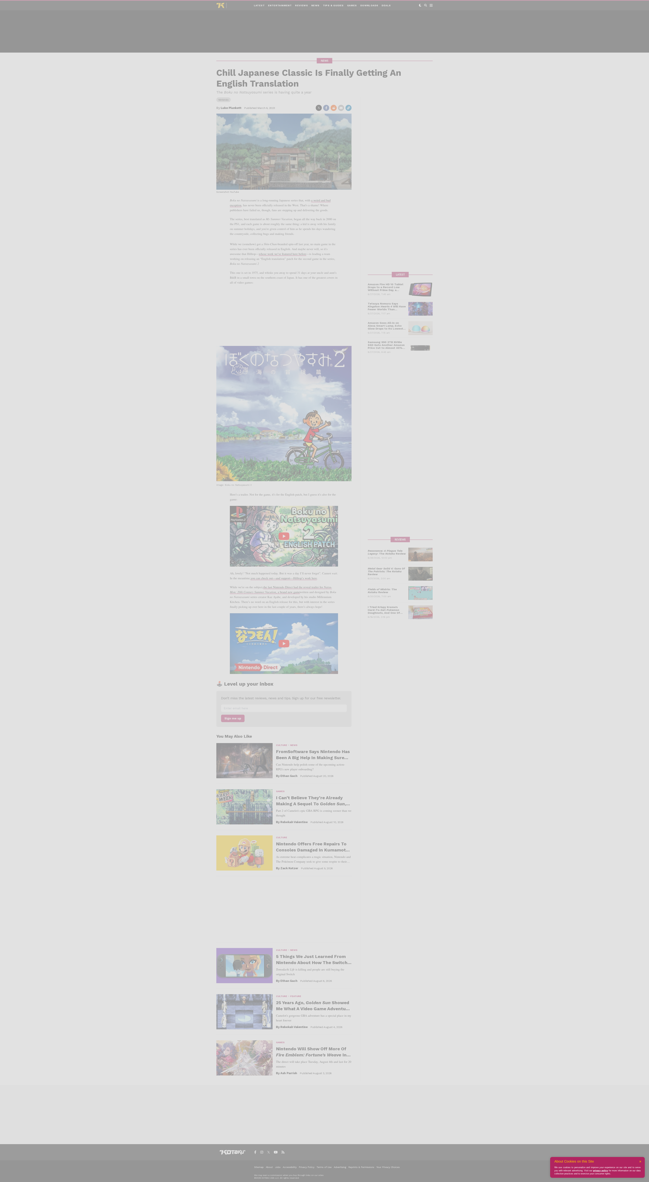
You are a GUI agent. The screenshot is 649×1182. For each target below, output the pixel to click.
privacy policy (600, 1170)
